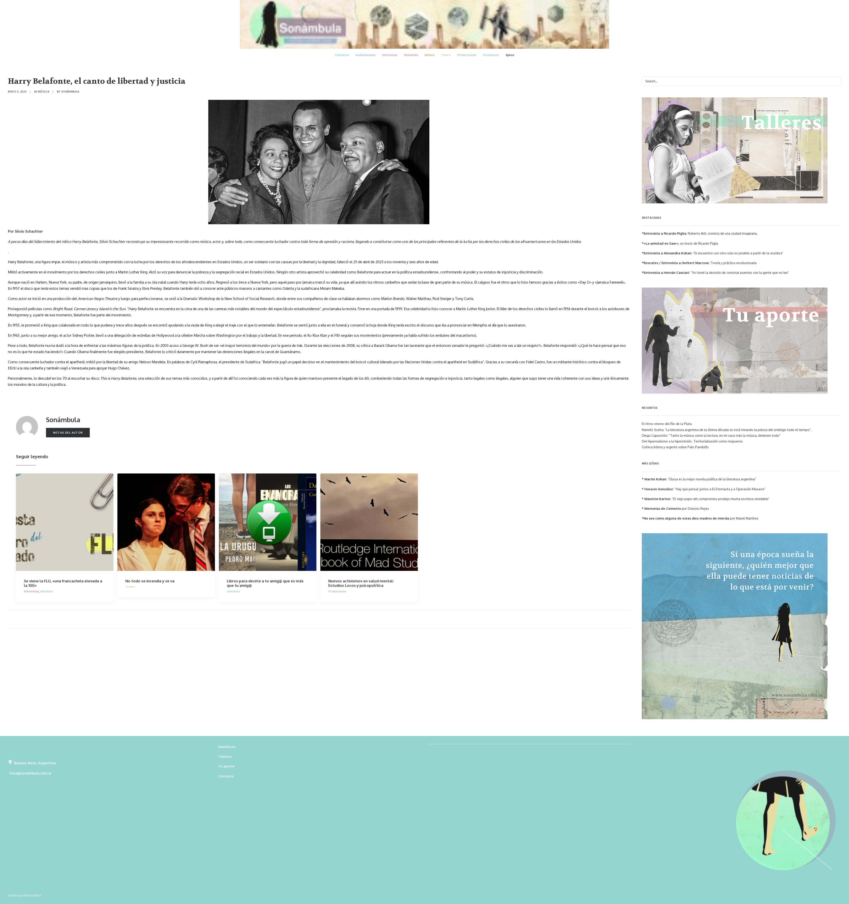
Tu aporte (226, 766)
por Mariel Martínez (700, 518)
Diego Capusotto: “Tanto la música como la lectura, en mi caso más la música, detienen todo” (711, 435)
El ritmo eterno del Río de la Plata (667, 424)
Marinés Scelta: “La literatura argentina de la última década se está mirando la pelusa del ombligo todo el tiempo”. (727, 430)
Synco (510, 55)
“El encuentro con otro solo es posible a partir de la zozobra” (712, 253)
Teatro (446, 55)
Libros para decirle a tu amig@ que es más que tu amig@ (265, 583)
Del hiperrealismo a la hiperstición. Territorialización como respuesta (692, 441)
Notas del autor (68, 432)
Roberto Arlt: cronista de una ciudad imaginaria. (700, 233)
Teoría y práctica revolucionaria (699, 263)
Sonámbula (491, 55)
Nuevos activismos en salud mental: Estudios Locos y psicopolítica (361, 583)
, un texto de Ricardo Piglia (680, 243)
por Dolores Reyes (675, 508)
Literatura (342, 55)
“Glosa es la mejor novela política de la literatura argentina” (699, 479)
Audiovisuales (365, 55)
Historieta (411, 55)
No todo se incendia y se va (149, 581)
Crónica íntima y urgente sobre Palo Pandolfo (675, 447)
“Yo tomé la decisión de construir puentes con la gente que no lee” (715, 272)
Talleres (225, 756)
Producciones (466, 55)
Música (429, 55)
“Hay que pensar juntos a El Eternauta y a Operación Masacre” (704, 489)
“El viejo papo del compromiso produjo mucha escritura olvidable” (706, 499)
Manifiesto (226, 747)
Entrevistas (389, 55)
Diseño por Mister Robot (24, 895)
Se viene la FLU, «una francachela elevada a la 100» (63, 583)
